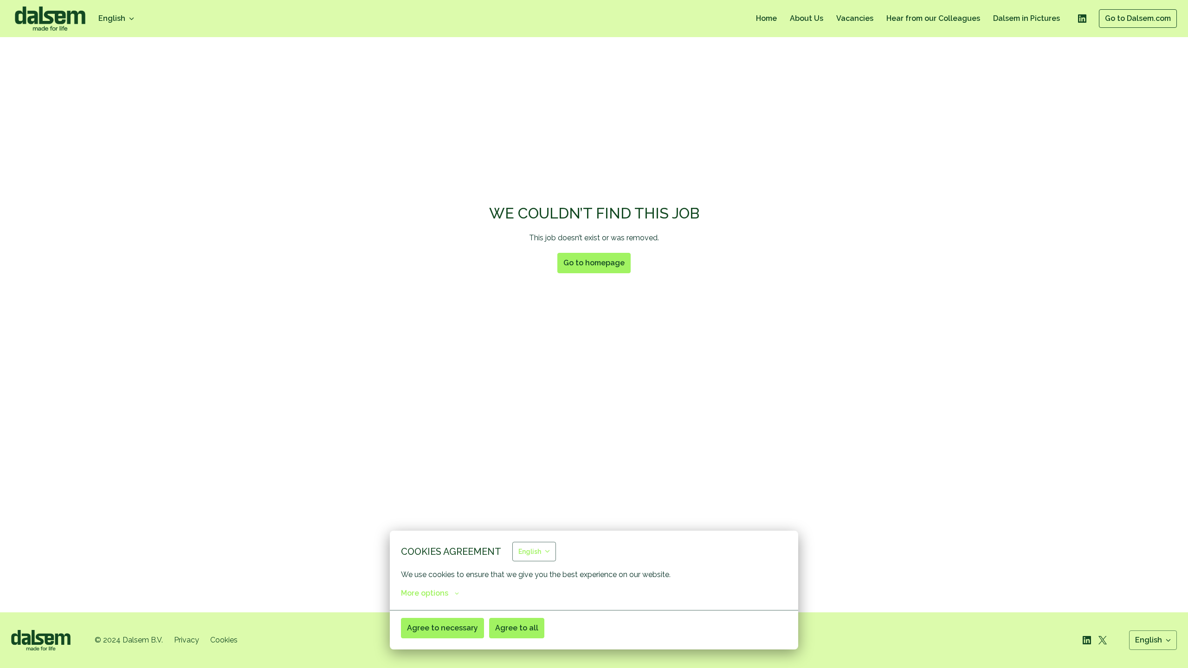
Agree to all (516, 627)
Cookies (224, 640)
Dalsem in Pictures (1026, 18)
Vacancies (854, 18)
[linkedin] (1082, 18)
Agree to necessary (442, 627)
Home (766, 18)
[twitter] (1103, 640)
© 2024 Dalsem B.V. (129, 640)
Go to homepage (594, 262)
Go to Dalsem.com (1138, 18)
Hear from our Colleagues (933, 18)
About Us (806, 18)
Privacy (186, 640)
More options (424, 593)
